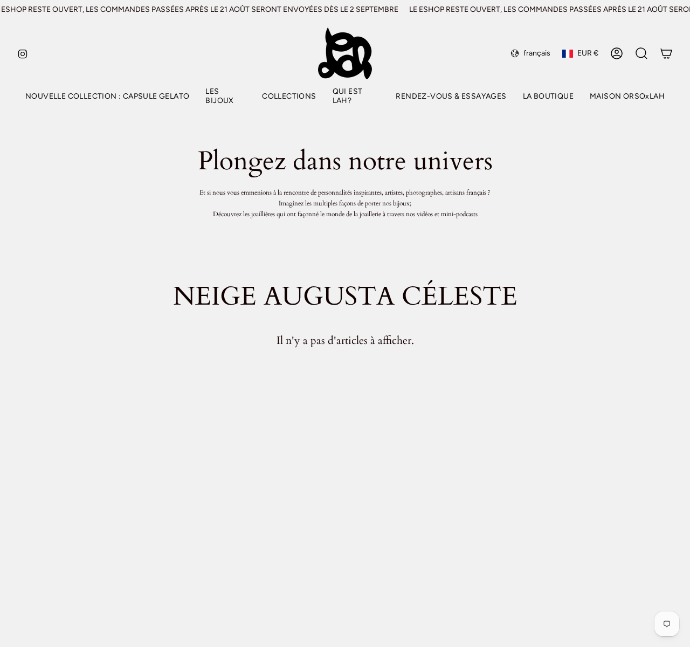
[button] (225, 97)
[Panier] (666, 53)
